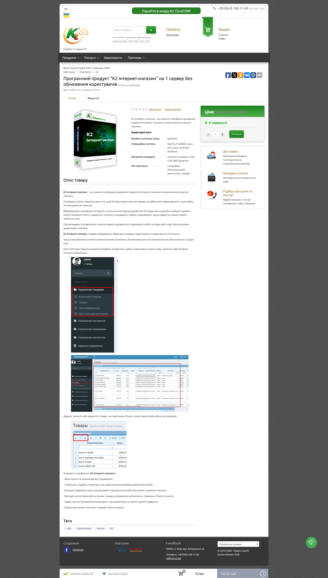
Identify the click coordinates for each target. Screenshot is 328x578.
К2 (96, 71)
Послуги (90, 57)
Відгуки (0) (155, 109)
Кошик (224, 29)
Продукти (69, 57)
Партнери (135, 57)
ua (65, 8)
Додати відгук (173, 109)
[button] (311, 542)
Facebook (78, 549)
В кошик (237, 133)
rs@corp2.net (173, 558)
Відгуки (93, 98)
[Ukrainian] (66, 14)
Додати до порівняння (129, 84)
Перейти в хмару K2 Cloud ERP (166, 11)
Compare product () (81, 573)
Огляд (72, 98)
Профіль (173, 29)
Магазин (100, 528)
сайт (69, 528)
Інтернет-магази (84, 528)
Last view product (118, 573)
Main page (69, 71)
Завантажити (113, 57)
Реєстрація (172, 34)
